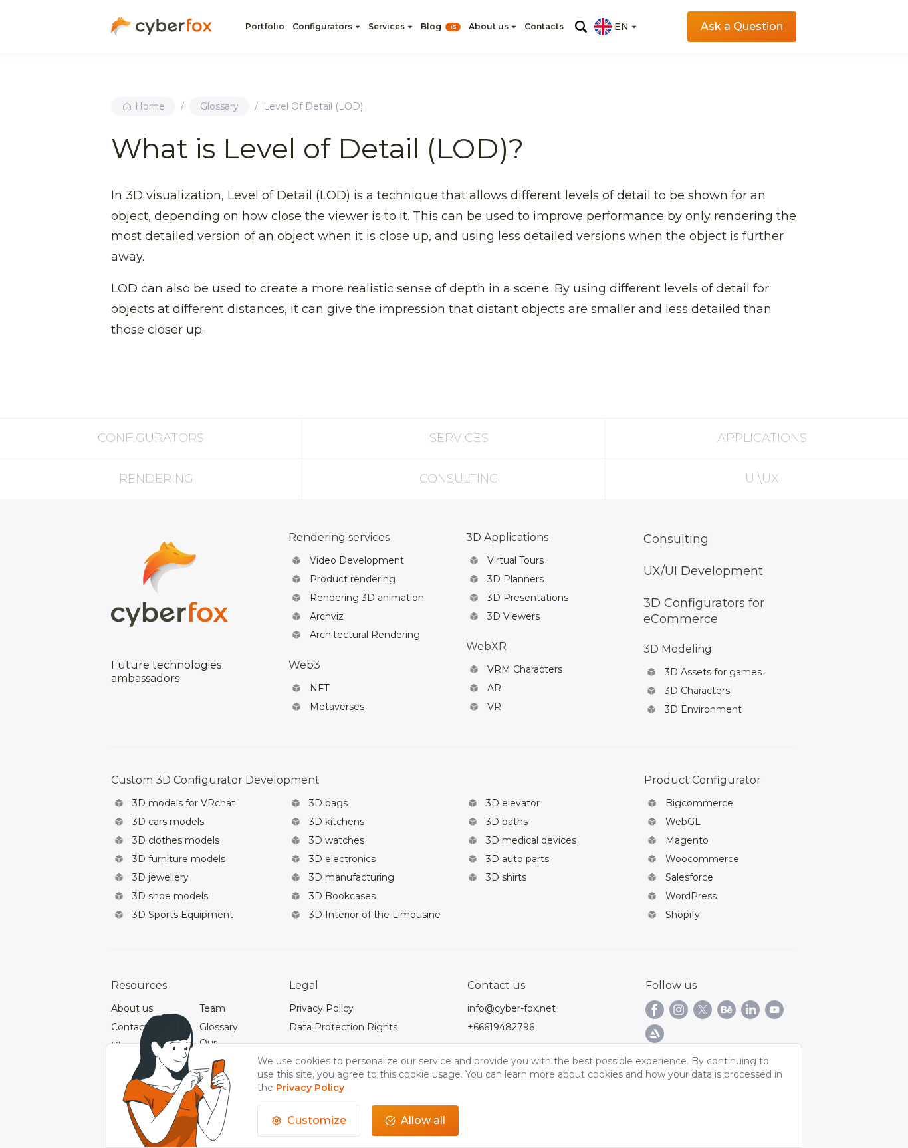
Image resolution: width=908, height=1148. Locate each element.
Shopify (682, 914)
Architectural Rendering (365, 635)
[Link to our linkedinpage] (750, 1009)
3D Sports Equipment (182, 914)
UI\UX (762, 478)
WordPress (691, 896)
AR (494, 688)
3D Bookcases (342, 896)
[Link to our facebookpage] (654, 1009)
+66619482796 (500, 1027)
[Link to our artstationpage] (654, 1033)
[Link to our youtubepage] (774, 1009)
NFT (319, 688)
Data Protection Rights (343, 1027)
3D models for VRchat (183, 803)
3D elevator (513, 803)
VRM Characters (524, 669)
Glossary (219, 106)
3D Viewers (513, 616)
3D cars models (168, 821)
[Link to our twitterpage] (702, 1009)
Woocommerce (702, 859)
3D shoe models (170, 896)
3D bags (328, 803)
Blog (438, 26)
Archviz (327, 616)
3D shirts (506, 877)
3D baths (507, 821)
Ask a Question (742, 26)
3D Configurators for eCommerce (703, 611)
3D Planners (515, 579)
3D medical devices (531, 840)
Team (212, 1008)
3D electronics (342, 859)
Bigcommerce (699, 803)
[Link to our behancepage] (726, 1009)
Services (386, 26)
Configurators (322, 26)
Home (150, 106)
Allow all (423, 1120)
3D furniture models (178, 859)
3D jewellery (160, 877)
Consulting (459, 478)
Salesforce (689, 877)
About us (489, 26)
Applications (762, 438)
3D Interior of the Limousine (375, 914)
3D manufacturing (351, 877)
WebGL (683, 821)
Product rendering (353, 579)
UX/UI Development (703, 571)
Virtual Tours (515, 560)
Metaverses (337, 706)
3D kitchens (336, 821)
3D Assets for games (713, 672)
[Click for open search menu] (581, 27)
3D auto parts (517, 859)
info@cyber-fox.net (511, 1008)
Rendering (156, 478)
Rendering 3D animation (367, 597)
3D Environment (703, 709)
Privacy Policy (321, 1008)
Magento (687, 840)
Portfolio (264, 26)
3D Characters (697, 690)
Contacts (544, 26)
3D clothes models (175, 840)
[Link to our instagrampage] (678, 1009)
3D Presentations (527, 597)
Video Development (357, 560)
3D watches (336, 840)
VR (494, 706)
